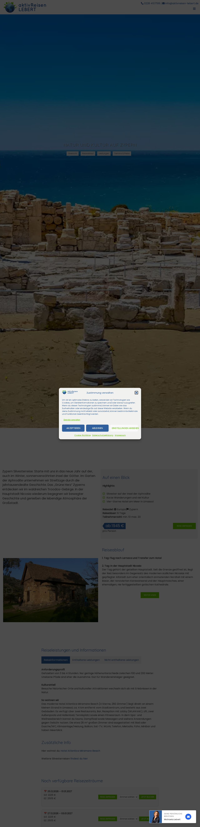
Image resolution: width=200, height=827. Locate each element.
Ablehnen (97, 428)
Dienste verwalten (72, 419)
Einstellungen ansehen (125, 428)
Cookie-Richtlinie (82, 435)
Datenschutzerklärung (102, 435)
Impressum (120, 435)
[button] (136, 392)
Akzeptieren (73, 428)
